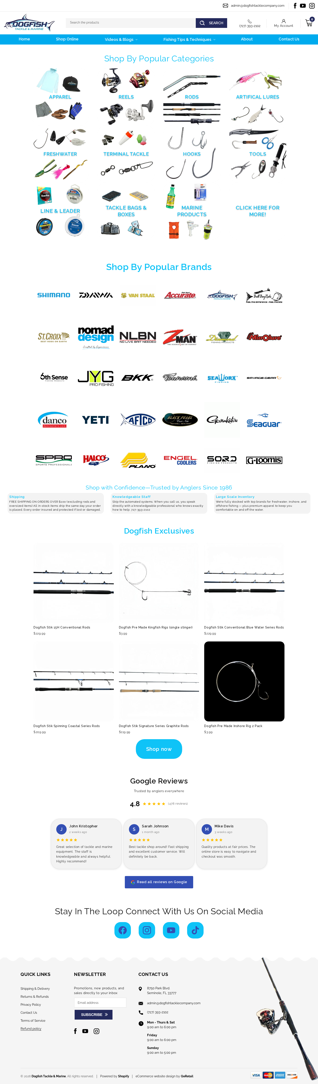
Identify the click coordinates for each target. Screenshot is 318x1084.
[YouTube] (171, 930)
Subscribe (91, 1015)
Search (216, 23)
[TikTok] (195, 930)
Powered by (114, 1076)
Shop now (159, 749)
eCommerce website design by (158, 1076)
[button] (120, 39)
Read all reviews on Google (162, 882)
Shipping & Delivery (35, 989)
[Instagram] (147, 930)
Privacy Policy (31, 1005)
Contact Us (29, 1013)
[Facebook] (122, 930)
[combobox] (146, 23)
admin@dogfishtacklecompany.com (257, 6)
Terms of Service (33, 1021)
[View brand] (54, 295)
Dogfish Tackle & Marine (49, 1076)
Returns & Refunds (35, 997)
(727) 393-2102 (249, 26)
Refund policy (31, 1029)
